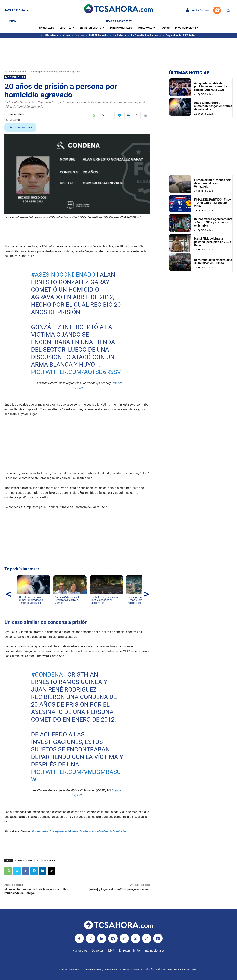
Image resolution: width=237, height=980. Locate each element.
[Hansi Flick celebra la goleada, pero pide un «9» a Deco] (180, 242)
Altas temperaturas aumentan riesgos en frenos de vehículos (213, 106)
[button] (228, 10)
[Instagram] (90, 938)
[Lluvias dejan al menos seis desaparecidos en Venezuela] (180, 184)
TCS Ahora (49, 860)
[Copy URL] (137, 115)
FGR (30, 860)
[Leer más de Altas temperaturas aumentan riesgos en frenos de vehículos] (21, 606)
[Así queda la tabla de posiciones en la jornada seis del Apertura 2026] (180, 87)
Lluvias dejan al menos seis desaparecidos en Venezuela (212, 183)
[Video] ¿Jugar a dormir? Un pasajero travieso (119, 889)
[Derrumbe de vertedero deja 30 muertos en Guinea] (180, 262)
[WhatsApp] (93, 115)
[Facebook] (111, 115)
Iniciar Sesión (199, 10)
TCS (38, 860)
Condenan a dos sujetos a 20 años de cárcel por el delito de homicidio (79, 831)
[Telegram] (119, 115)
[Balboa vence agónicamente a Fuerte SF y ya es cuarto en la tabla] (180, 223)
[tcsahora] (119, 9)
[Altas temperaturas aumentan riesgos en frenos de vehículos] (180, 107)
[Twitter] (102, 115)
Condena (19, 860)
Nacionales (18, 71)
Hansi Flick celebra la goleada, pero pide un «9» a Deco (212, 242)
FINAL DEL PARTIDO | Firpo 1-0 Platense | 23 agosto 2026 (212, 203)
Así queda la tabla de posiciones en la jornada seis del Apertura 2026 (210, 86)
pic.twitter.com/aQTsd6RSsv (76, 372)
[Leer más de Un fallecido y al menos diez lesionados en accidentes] (93, 606)
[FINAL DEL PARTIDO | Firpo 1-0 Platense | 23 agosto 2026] (180, 203)
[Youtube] (158, 938)
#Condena (47, 674)
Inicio (7, 71)
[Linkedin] (128, 115)
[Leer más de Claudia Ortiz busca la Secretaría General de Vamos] (57, 606)
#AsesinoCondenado (63, 274)
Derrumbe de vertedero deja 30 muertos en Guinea (213, 261)
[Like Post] (145, 115)
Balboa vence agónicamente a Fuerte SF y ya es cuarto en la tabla (213, 222)
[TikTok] (124, 938)
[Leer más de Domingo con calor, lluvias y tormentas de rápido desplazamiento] (130, 606)
